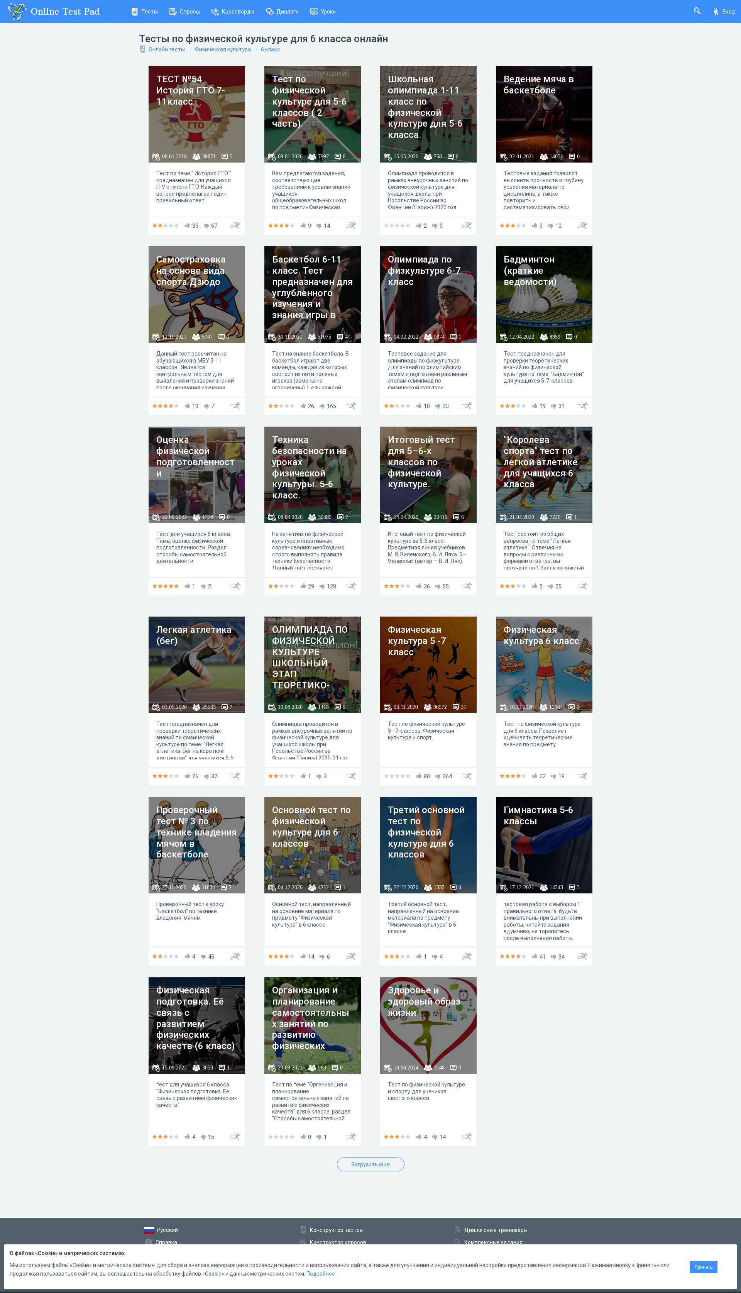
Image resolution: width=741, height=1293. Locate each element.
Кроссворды (238, 11)
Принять (703, 1267)
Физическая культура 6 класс (541, 635)
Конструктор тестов (336, 1230)
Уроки (328, 11)
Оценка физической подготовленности (195, 456)
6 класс (270, 49)
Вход (728, 11)
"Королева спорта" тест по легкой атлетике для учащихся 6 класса (541, 462)
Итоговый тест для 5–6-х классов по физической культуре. (421, 462)
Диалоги (287, 11)
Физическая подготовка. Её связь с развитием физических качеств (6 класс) (195, 1018)
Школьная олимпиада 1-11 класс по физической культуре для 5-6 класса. (425, 107)
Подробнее (320, 1274)
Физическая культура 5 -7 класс (417, 641)
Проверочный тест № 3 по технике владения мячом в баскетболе (196, 832)
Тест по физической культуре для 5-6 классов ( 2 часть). (309, 101)
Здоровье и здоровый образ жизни (424, 1001)
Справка (166, 1242)
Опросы (190, 11)
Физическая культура (223, 49)
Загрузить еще (370, 1164)
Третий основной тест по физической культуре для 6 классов (426, 832)
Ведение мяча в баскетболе (539, 85)
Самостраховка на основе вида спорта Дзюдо (191, 270)
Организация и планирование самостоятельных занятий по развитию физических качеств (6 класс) (311, 1024)
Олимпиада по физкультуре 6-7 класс (424, 270)
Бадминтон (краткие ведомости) (530, 270)
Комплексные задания (493, 1242)
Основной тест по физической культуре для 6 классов (311, 827)
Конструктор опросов (338, 1242)
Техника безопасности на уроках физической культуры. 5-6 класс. (309, 467)
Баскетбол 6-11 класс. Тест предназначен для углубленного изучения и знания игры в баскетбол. (312, 293)
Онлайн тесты (167, 49)
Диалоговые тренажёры (496, 1230)
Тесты (149, 11)
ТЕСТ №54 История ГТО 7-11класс (190, 90)
